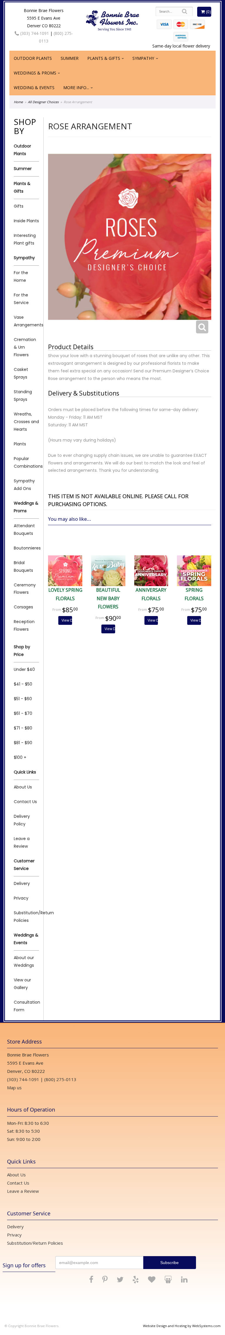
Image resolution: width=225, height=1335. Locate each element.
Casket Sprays (21, 373)
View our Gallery (22, 983)
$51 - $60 (23, 699)
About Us (23, 787)
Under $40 (24, 669)
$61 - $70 (23, 713)
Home (18, 102)
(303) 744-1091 (34, 33)
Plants (20, 444)
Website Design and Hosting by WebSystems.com (182, 1326)
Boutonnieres (26, 548)
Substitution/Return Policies (26, 916)
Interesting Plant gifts (25, 239)
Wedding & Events (34, 87)
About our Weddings (24, 961)
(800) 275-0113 (60, 1079)
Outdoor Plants (33, 58)
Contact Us (25, 802)
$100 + (20, 757)
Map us (14, 1087)
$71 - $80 (23, 728)
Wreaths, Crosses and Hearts (26, 421)
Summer (70, 58)
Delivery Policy (22, 820)
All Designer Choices (43, 102)
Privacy (21, 898)
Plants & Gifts (103, 58)
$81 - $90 (23, 743)
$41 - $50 (23, 684)
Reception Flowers (24, 625)
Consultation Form (26, 1006)
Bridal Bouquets (23, 566)
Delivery (22, 883)
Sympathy (143, 58)
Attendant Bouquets (24, 529)
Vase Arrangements (26, 321)
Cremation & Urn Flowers (25, 347)
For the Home (21, 276)
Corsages (23, 607)
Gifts (18, 206)
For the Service (21, 299)
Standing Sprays (23, 395)
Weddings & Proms (35, 73)
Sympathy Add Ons (24, 484)
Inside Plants (26, 221)
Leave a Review (22, 842)
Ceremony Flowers (25, 589)
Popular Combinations (26, 462)
